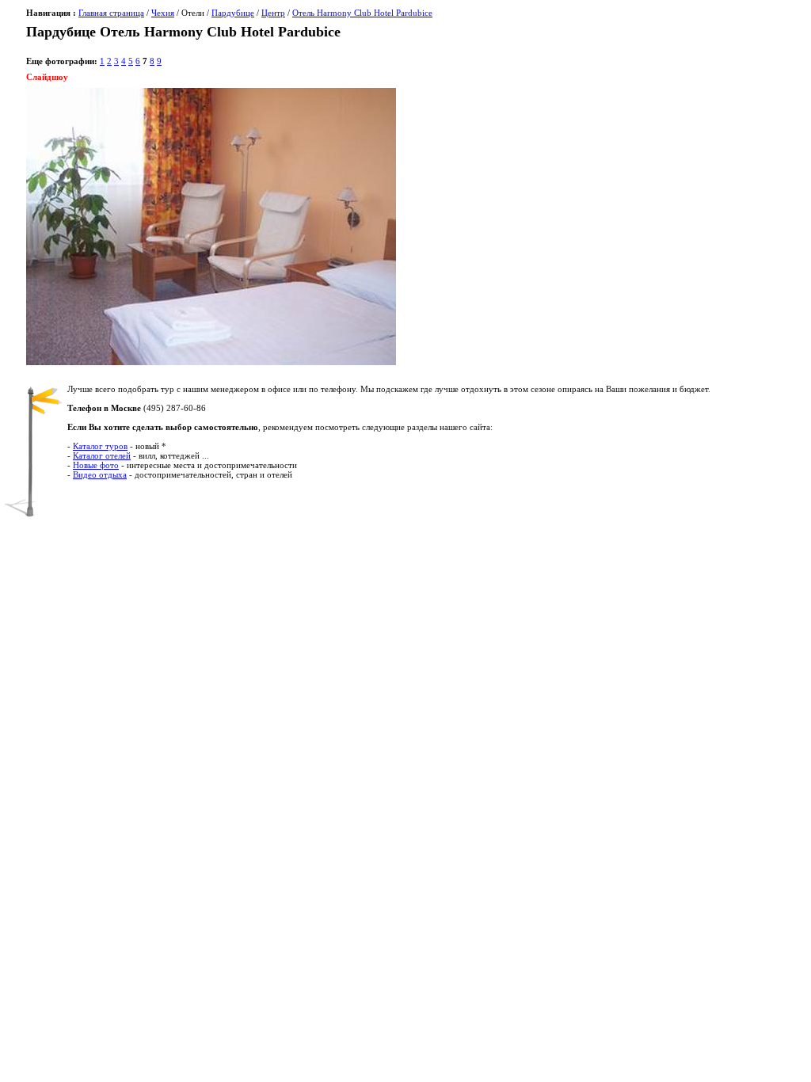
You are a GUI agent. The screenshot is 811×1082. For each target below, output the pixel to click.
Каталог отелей (102, 455)
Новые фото (96, 465)
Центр (273, 12)
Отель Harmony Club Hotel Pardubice (362, 12)
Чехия (162, 12)
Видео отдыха (100, 474)
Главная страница (111, 12)
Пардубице (232, 12)
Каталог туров (100, 446)
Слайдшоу (47, 77)
